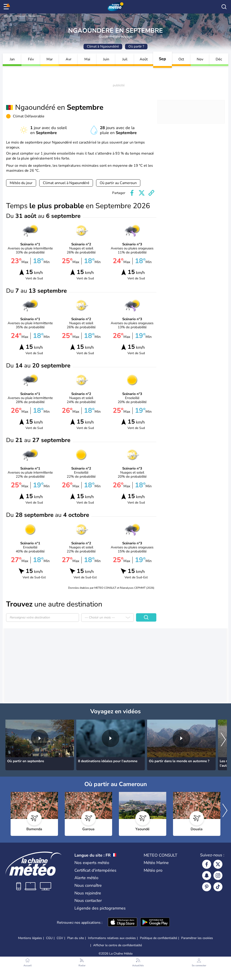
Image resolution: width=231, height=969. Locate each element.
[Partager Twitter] (142, 193)
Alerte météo (86, 877)
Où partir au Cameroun (118, 182)
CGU (49, 938)
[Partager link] (151, 193)
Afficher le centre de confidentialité (117, 945)
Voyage (8, 16)
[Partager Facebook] (132, 193)
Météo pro (153, 870)
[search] (224, 6)
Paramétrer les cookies (197, 938)
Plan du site (75, 938)
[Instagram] (217, 875)
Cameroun (20, 16)
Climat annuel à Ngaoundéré (66, 182)
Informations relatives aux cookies (112, 938)
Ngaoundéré (35, 16)
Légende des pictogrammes (100, 908)
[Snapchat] (206, 875)
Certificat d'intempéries (95, 870)
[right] (223, 739)
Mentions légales (30, 938)
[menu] (7, 6)
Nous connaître (88, 885)
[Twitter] (217, 864)
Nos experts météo (91, 862)
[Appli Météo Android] (155, 923)
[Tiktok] (217, 886)
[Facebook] (206, 864)
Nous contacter (88, 900)
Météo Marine (156, 862)
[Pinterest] (206, 886)
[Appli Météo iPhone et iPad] (122, 923)
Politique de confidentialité (158, 938)
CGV (60, 938)
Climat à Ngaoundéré (103, 46)
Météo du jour (21, 182)
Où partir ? (136, 46)
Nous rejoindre (87, 893)
